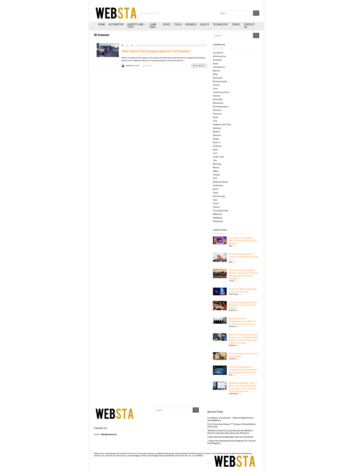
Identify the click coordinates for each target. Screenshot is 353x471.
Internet (217, 145)
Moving (217, 163)
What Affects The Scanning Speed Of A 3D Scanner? (156, 51)
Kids (215, 149)
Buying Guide (220, 81)
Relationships (220, 181)
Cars (215, 88)
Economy (217, 99)
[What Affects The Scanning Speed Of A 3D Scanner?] (108, 44)
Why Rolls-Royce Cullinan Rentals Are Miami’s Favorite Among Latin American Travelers (243, 274)
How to (216, 142)
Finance (217, 113)
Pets (215, 178)
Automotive (116, 24)
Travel (236, 24)
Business (191, 24)
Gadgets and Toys (135, 26)
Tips (215, 199)
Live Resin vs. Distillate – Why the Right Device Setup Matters (243, 241)
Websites (217, 214)
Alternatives (219, 56)
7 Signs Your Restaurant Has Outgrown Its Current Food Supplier (243, 305)
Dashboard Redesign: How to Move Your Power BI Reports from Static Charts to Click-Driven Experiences (243, 387)
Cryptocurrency (221, 92)
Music (216, 167)
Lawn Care (153, 26)
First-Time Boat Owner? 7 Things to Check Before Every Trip (244, 257)
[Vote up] (132, 45)
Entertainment (220, 106)
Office (216, 171)
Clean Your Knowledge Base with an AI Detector (243, 290)
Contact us (249, 26)
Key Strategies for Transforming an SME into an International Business (242, 321)
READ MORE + (199, 65)
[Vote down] (127, 45)
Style (215, 192)
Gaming (217, 128)
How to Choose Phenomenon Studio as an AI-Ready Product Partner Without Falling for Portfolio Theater (244, 338)
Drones (216, 95)
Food (215, 117)
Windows (218, 221)
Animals (217, 59)
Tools (178, 24)
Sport (166, 24)
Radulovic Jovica (132, 65)
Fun (215, 120)
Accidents (218, 52)
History (217, 135)
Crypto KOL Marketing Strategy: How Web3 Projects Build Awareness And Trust (243, 370)
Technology (220, 24)
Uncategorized (220, 210)
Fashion (217, 110)
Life (215, 160)
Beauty (216, 70)
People (216, 174)
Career (216, 84)
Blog (215, 74)
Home (101, 24)
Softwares (218, 185)
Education (218, 102)
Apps (215, 63)
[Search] (256, 13)
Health (204, 24)
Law (215, 153)
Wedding (217, 217)
